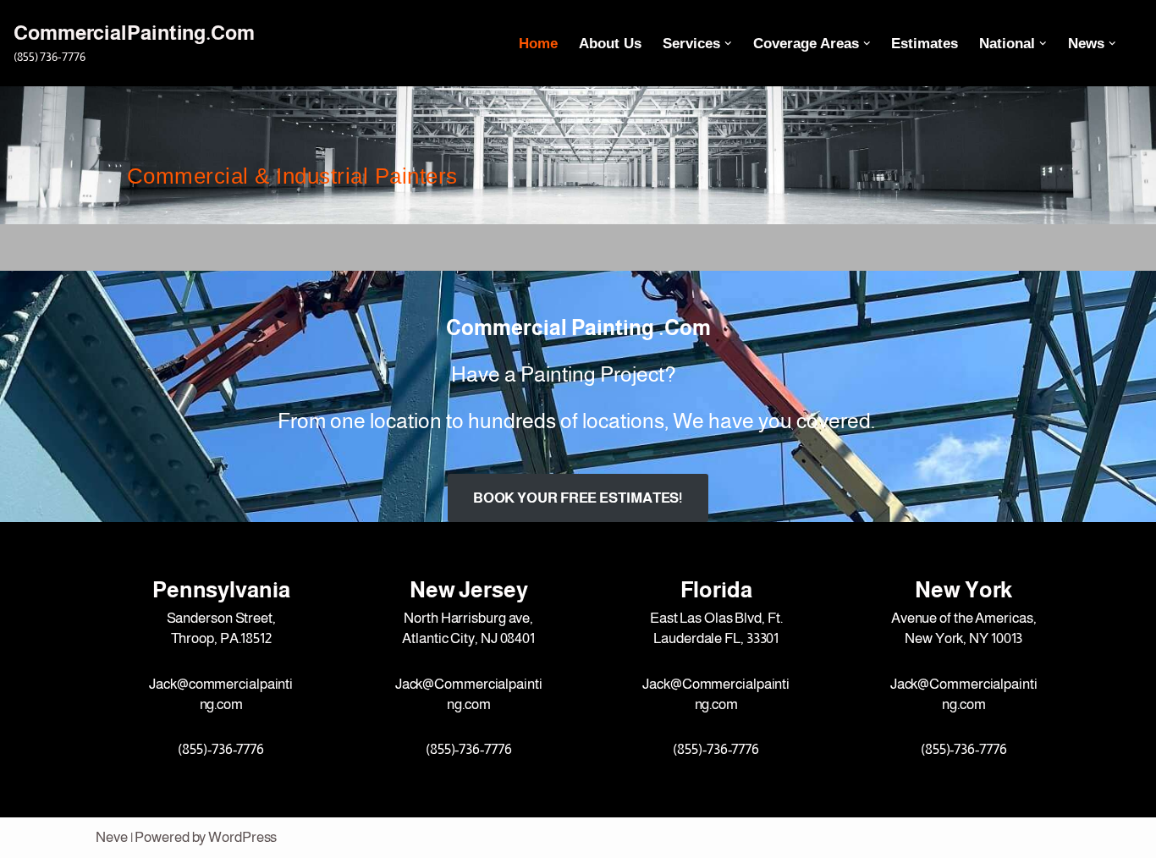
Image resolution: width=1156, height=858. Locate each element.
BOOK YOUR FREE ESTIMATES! (578, 498)
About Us (610, 44)
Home (538, 44)
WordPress (242, 837)
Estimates (924, 44)
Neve (112, 837)
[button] (728, 43)
